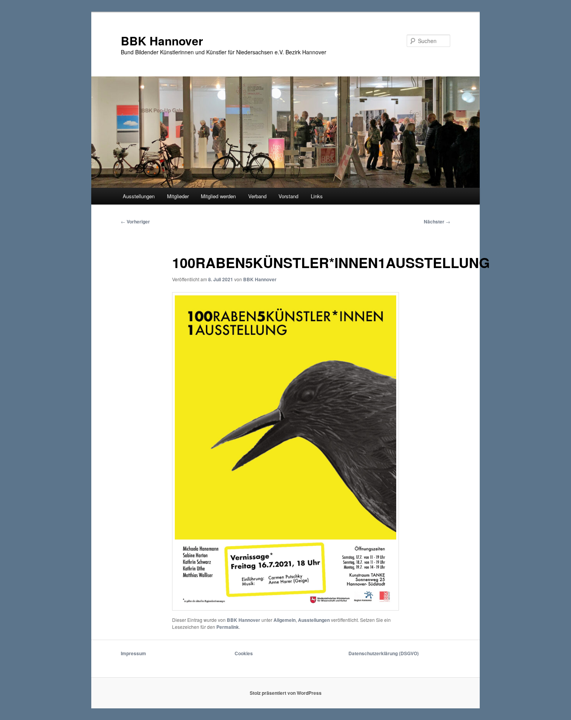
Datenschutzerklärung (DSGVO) (383, 653)
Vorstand (288, 196)
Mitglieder (178, 196)
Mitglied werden (218, 196)
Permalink (227, 626)
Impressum (133, 653)
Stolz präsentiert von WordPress (286, 692)
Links (317, 196)
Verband (257, 196)
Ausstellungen (139, 196)
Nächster (437, 221)
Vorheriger (135, 221)
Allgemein (284, 619)
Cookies (244, 653)
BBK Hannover (162, 40)
